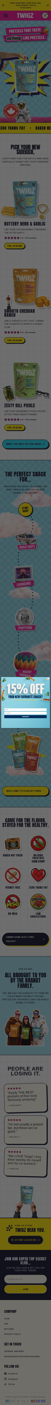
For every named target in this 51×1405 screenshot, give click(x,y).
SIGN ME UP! (25, 716)
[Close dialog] (48, 678)
